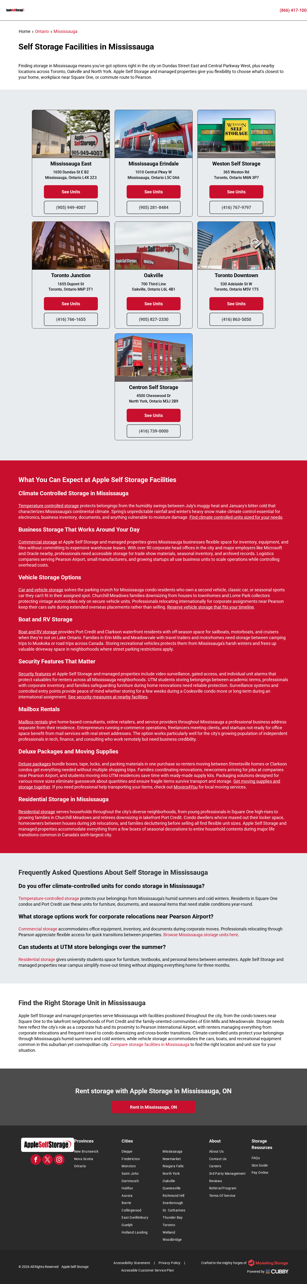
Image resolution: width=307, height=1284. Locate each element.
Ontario (42, 31)
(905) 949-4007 (71, 207)
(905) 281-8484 (153, 207)
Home (24, 31)
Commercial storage (37, 541)
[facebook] (35, 1160)
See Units (71, 191)
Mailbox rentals (33, 721)
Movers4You (186, 786)
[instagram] (59, 1160)
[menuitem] (96, 1151)
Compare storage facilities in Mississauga (149, 1044)
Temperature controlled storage (48, 505)
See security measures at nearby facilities (108, 696)
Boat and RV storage (37, 631)
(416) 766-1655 (71, 319)
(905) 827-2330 (153, 319)
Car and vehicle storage (40, 589)
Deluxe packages (34, 763)
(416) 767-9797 (236, 207)
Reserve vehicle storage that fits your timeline (210, 607)
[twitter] (47, 1160)
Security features (34, 673)
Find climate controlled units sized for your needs (235, 517)
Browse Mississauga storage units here (200, 934)
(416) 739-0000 (153, 431)
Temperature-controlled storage (48, 898)
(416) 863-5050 (236, 319)
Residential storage (36, 811)
